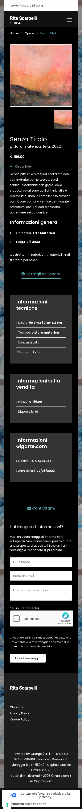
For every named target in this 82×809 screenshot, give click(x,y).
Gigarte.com (43, 781)
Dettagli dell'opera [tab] (43, 273)
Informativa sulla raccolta (25, 804)
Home (14, 33)
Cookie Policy (19, 719)
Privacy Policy (20, 713)
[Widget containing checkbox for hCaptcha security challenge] (41, 618)
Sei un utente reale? (25, 608)
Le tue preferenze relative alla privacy (45, 795)
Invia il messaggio (27, 658)
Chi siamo (17, 707)
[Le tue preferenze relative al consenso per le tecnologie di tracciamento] (7, 805)
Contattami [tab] (43, 508)
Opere (29, 33)
